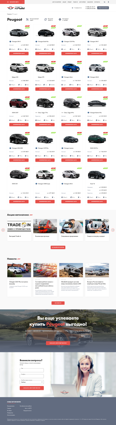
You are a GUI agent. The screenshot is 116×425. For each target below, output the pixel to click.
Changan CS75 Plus (43, 148)
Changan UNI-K (94, 77)
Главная (9, 14)
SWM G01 (15, 184)
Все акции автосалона (58, 247)
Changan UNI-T (94, 41)
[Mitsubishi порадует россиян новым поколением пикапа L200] (71, 270)
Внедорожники (10, 406)
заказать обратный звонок (58, 343)
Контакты (97, 2)
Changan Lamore (68, 148)
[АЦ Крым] (15, 7)
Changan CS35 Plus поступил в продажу (18, 283)
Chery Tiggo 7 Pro (43, 112)
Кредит (70, 2)
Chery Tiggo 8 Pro (69, 112)
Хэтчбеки (9, 410)
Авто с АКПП (28, 408)
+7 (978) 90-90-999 (90, 8)
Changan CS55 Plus (69, 41)
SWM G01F (15, 112)
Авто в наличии (56, 2)
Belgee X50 (15, 77)
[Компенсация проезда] (45, 226)
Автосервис (82, 2)
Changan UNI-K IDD (17, 148)
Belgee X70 (41, 77)
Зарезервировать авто (19, 53)
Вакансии (90, 2)
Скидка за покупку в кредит (96, 236)
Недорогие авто (27, 410)
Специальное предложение (69, 236)
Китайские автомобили (26, 406)
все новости (58, 303)
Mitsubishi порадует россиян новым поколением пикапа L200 (71, 283)
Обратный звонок (103, 8)
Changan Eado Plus (43, 41)
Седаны (9, 408)
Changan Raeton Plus (96, 112)
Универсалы (10, 413)
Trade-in (75, 2)
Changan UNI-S (68, 184)
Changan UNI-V (16, 41)
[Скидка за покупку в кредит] (97, 226)
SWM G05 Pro (94, 148)
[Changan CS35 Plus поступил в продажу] (19, 270)
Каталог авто (14, 2)
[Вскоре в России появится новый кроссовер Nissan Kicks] (97, 270)
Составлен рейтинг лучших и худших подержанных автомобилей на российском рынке (44, 285)
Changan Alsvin (68, 77)
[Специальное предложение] (71, 226)
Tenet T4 (92, 184)
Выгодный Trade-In (15, 236)
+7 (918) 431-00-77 (90, 7)
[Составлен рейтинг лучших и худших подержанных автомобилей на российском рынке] (45, 270)
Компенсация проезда (42, 236)
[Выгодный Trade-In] (19, 226)
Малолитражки (11, 415)
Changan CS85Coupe (44, 184)
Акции (64, 2)
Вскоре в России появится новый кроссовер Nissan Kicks (96, 283)
